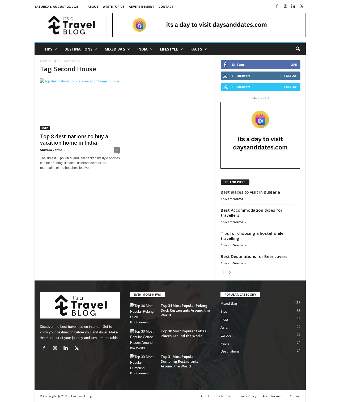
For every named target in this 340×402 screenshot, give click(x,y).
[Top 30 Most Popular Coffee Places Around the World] (143, 339)
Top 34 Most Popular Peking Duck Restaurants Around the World (185, 310)
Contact (166, 7)
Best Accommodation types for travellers (251, 212)
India (142, 49)
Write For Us (114, 7)
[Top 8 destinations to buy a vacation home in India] (80, 104)
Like (294, 64)
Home (43, 61)
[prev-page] (223, 272)
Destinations (78, 49)
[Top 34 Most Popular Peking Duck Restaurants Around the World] (143, 313)
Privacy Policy (246, 396)
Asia (223, 327)
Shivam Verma (51, 150)
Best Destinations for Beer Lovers (254, 256)
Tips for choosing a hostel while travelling (252, 236)
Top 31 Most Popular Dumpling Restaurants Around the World (179, 361)
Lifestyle (169, 49)
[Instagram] (285, 6)
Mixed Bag (115, 49)
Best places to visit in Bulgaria (250, 192)
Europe (225, 335)
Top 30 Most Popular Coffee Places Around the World (184, 333)
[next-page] (229, 272)
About (93, 7)
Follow (290, 76)
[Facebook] (277, 6)
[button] (298, 49)
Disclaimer (223, 396)
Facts (196, 49)
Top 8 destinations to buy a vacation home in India (74, 139)
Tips (48, 49)
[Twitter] (302, 6)
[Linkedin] (293, 6)
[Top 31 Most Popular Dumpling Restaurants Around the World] (143, 364)
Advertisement (141, 7)
